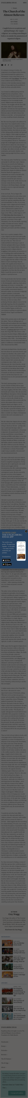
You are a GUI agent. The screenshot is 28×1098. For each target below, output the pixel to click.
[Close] (26, 531)
